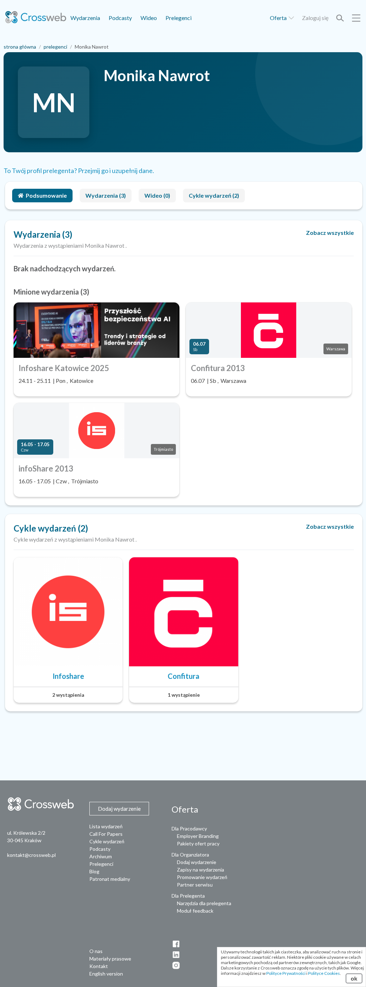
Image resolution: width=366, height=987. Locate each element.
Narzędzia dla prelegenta (204, 903)
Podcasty (120, 17)
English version (106, 974)
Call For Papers (106, 834)
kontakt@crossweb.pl (31, 855)
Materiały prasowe (110, 959)
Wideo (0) (157, 195)
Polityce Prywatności (286, 973)
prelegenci (55, 47)
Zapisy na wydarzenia (200, 870)
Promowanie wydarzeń (202, 877)
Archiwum (100, 856)
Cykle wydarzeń (106, 841)
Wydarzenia (85, 17)
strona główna (20, 47)
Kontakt (98, 966)
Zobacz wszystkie (330, 232)
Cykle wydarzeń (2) (214, 195)
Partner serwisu (195, 885)
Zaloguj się (315, 17)
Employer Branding (198, 836)
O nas (96, 951)
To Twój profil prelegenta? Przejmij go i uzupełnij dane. (79, 170)
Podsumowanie (46, 195)
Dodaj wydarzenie (196, 862)
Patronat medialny (109, 879)
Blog (94, 871)
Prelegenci (178, 17)
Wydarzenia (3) (105, 195)
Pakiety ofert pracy (198, 843)
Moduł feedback (195, 911)
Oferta (279, 17)
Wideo (148, 17)
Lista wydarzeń (106, 826)
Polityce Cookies (324, 973)
